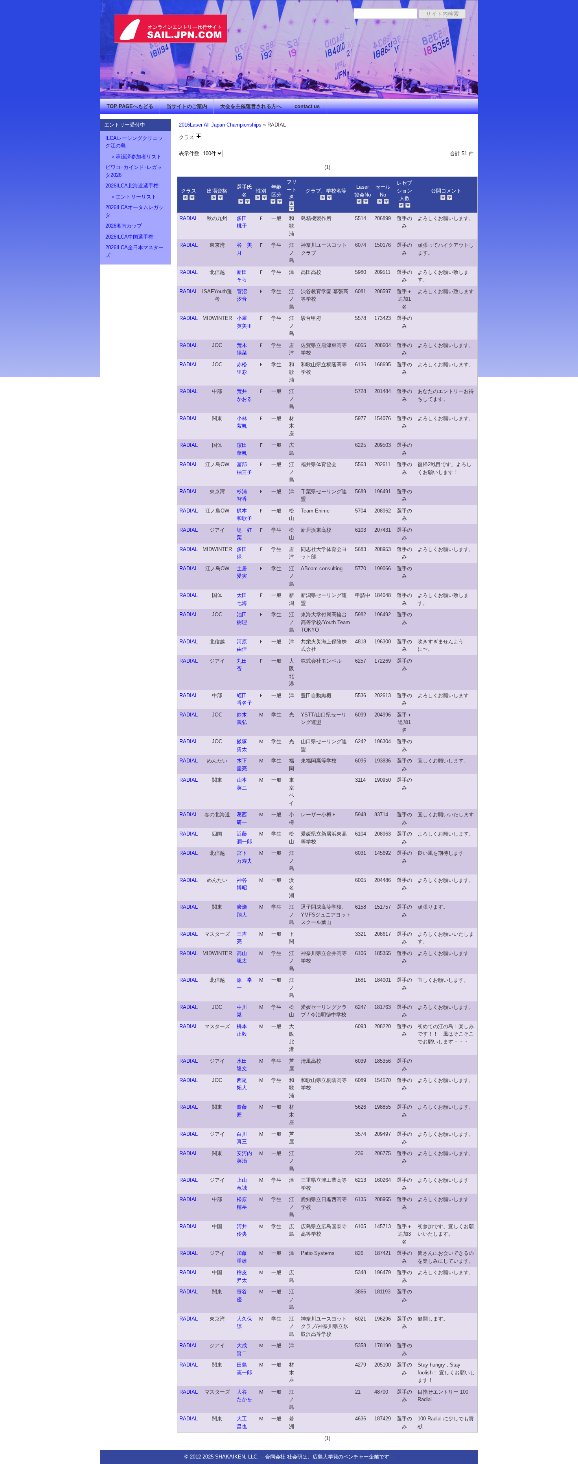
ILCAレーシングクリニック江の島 (134, 142)
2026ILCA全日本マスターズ (134, 251)
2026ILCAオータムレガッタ (134, 211)
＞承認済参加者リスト (133, 157)
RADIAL (188, 218)
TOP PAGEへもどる (130, 106)
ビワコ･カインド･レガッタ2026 (133, 171)
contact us (307, 106)
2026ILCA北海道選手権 (131, 186)
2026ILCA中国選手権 (129, 237)
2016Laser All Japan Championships (220, 125)
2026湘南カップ (123, 226)
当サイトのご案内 (186, 106)
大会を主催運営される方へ (251, 106)
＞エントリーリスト (130, 197)
